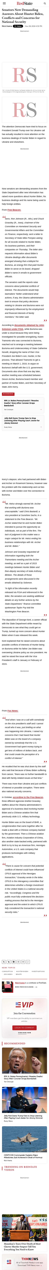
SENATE (19, 974)
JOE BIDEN (8, 974)
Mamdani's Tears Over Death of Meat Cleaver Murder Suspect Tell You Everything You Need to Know (22, 1246)
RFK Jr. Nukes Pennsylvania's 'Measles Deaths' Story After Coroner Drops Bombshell (23, 1077)
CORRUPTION (7, 971)
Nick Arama (7, 26)
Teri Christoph (8, 1082)
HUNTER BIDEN (22, 971)
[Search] (45, 3)
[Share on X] (4, 962)
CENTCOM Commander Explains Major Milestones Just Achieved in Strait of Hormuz (23, 1156)
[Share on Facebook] (14, 962)
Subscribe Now (24, 1033)
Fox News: (12, 711)
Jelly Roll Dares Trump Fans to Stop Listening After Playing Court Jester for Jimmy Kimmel (23, 1117)
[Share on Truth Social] (9, 962)
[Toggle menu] (4, 3)
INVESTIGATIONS (38, 971)
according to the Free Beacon (28, 797)
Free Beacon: (14, 210)
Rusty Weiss (8, 1121)
